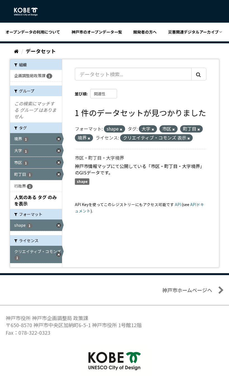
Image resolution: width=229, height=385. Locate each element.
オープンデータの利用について (33, 32)
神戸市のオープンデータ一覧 (96, 32)
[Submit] (198, 74)
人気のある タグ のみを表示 (35, 200)
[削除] (121, 129)
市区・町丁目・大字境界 (99, 157)
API (178, 204)
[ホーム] (16, 51)
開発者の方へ (145, 32)
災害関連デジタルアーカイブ (193, 32)
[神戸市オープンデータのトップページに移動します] (29, 12)
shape (82, 181)
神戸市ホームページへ (187, 290)
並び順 (81, 93)
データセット (41, 51)
